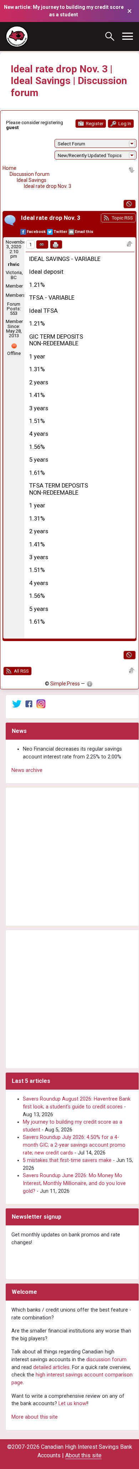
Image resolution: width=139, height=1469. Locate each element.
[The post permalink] (42, 244)
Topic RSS (121, 218)
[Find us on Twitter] (16, 704)
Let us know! (72, 1404)
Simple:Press (65, 683)
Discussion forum (30, 174)
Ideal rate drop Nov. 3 (47, 186)
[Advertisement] (69, 857)
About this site (83, 1455)
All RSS (21, 671)
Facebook (36, 231)
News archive (26, 770)
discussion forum (106, 1360)
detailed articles (51, 1367)
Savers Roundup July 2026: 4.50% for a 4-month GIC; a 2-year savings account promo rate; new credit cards (74, 1145)
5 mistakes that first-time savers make (67, 1160)
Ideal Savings (31, 180)
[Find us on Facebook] (29, 704)
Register (94, 123)
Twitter (60, 231)
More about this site (34, 1417)
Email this (84, 231)
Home (9, 168)
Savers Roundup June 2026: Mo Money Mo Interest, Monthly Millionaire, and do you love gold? (74, 1183)
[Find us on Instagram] (41, 704)
